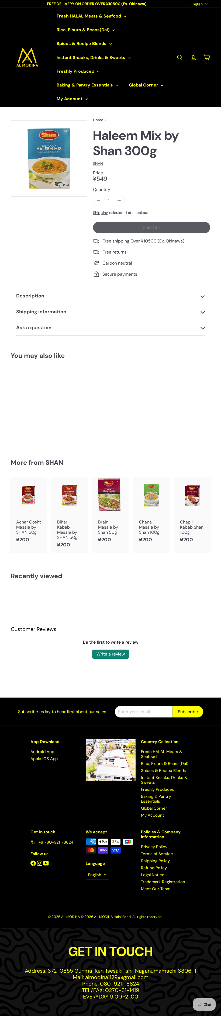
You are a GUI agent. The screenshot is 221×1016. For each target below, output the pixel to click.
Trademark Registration (163, 882)
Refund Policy (154, 868)
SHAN (54, 462)
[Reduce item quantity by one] (99, 200)
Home (98, 120)
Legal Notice (152, 875)
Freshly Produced (76, 71)
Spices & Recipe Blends (82, 43)
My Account (70, 99)
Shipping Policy (155, 861)
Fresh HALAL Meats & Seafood (89, 16)
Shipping (100, 212)
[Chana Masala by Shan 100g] (151, 512)
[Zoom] (49, 158)
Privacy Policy (154, 846)
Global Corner (144, 85)
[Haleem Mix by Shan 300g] (25, 405)
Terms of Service (157, 854)
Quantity (101, 189)
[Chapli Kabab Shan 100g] (192, 512)
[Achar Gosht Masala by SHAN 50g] (28, 512)
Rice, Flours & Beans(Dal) (83, 30)
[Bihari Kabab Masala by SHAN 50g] (69, 515)
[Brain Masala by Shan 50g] (110, 512)
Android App (42, 751)
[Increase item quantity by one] (119, 200)
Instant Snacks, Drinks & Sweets (91, 57)
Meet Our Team (155, 889)
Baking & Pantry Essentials (85, 85)
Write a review (110, 654)
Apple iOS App (44, 758)
